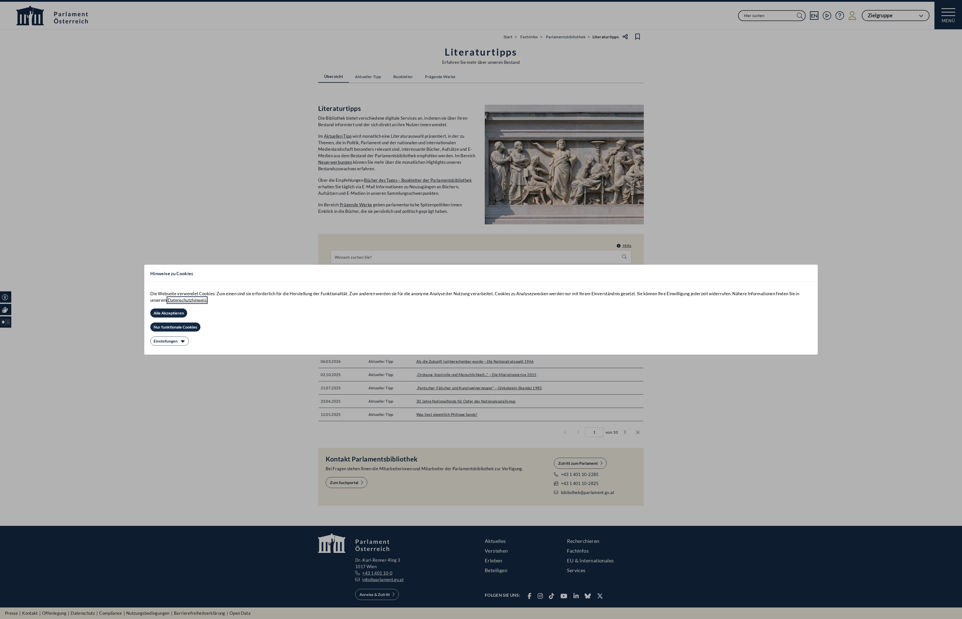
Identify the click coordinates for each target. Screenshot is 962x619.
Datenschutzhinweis (187, 300)
